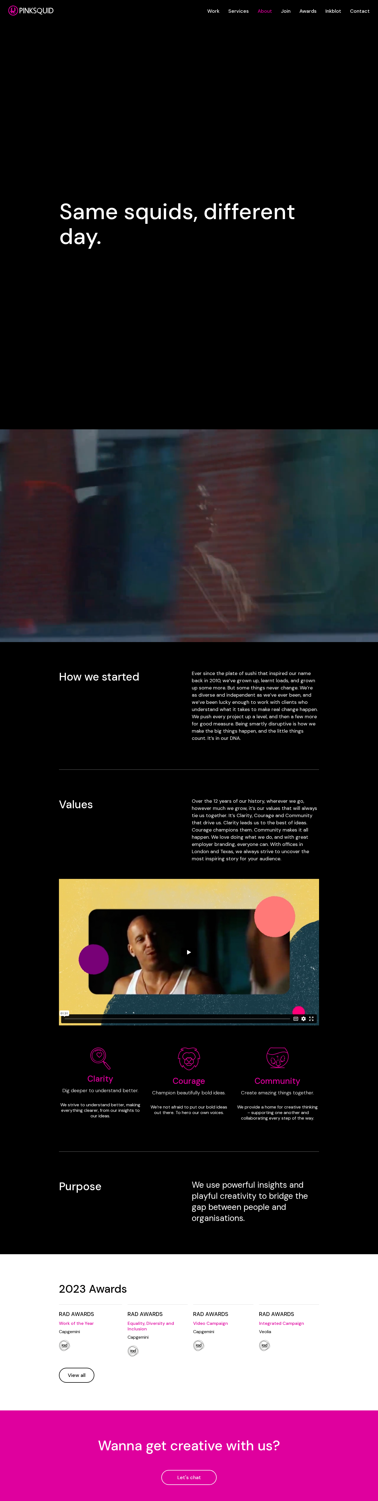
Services (238, 11)
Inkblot (333, 11)
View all (77, 1375)
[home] (30, 11)
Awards (308, 11)
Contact (360, 11)
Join (286, 11)
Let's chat (189, 1477)
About (265, 11)
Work (213, 11)
